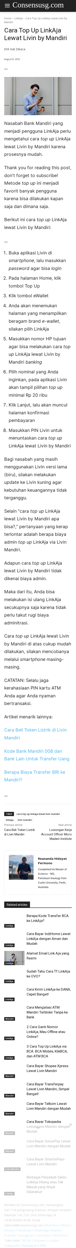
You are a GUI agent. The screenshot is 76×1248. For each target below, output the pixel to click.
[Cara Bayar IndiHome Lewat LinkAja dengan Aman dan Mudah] (14, 938)
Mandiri (9, 1018)
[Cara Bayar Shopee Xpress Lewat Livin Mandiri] (14, 1071)
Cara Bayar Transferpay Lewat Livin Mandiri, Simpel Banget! (48, 1089)
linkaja (10, 819)
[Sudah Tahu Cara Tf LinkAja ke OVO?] (14, 976)
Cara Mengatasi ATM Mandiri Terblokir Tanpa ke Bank (47, 1012)
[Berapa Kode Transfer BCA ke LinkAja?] (14, 920)
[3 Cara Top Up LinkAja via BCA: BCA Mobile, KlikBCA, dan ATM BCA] (14, 1051)
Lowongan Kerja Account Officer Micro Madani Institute (56, 834)
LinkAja (18, 18)
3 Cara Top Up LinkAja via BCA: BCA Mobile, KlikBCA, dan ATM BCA (47, 1051)
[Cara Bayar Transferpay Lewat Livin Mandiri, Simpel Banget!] (14, 1089)
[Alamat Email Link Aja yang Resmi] (14, 958)
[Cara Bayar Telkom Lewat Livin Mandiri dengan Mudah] (14, 1108)
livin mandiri (25, 819)
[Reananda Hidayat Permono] (21, 872)
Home (8, 18)
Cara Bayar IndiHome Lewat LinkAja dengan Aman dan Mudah (49, 939)
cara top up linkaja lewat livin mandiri (38, 813)
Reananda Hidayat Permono (52, 860)
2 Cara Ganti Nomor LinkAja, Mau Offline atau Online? (46, 1032)
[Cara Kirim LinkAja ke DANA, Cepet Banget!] (14, 994)
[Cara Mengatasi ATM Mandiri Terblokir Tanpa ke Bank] (14, 1012)
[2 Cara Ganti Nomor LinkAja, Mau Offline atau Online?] (14, 1032)
